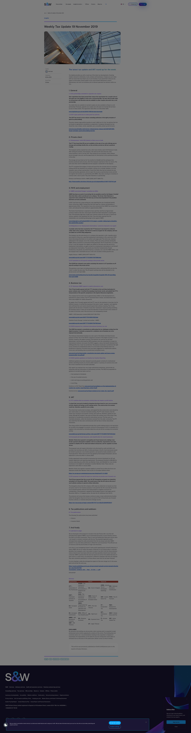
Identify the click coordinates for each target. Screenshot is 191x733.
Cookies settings (114, 726)
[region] (77, 724)
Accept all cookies (115, 723)
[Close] (146, 722)
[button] (5, 725)
